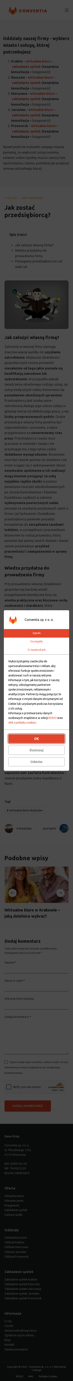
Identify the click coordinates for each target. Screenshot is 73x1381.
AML (11, 722)
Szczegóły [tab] (36, 641)
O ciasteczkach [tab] (37, 649)
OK (36, 739)
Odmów (36, 762)
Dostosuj (37, 750)
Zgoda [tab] (36, 633)
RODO (52, 718)
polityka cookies (26, 722)
